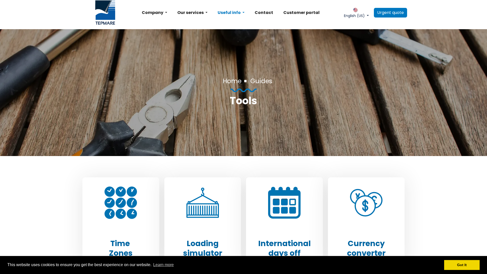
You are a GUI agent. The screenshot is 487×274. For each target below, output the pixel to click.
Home (232, 81)
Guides (261, 81)
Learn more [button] (163, 265)
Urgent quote (390, 12)
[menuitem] (154, 13)
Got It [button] (462, 265)
